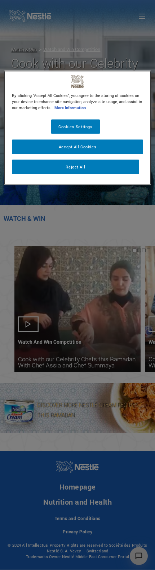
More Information (70, 107)
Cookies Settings (75, 126)
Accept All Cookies (77, 146)
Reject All (75, 167)
